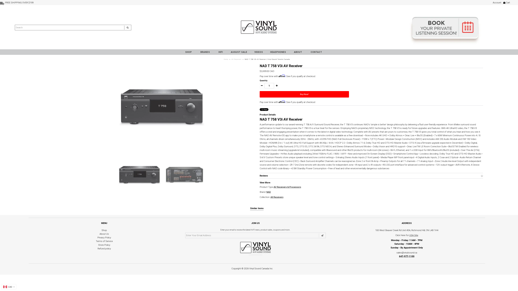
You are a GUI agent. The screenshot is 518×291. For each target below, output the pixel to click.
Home (226, 59)
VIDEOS (258, 52)
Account (497, 2)
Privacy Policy (104, 237)
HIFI (221, 52)
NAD (268, 192)
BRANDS (205, 52)
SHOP (188, 52)
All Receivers (236, 59)
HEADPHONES (278, 52)
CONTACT (316, 52)
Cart (507, 2)
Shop (104, 230)
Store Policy (104, 245)
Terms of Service (104, 241)
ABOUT (298, 52)
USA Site (413, 235)
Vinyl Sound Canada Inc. (261, 268)
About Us (104, 234)
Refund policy (104, 248)
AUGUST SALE (239, 52)
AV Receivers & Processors (287, 187)
